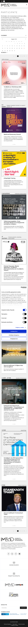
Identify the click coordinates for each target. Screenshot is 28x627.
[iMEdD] (9, 6)
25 (24, 48)
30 (12, 50)
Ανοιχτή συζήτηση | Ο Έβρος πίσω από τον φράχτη (13, 366)
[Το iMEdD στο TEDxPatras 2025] (14, 72)
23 (19, 48)
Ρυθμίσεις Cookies (14, 625)
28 (7, 50)
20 (12, 48)
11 (14, 45)
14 (21, 45)
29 (9, 50)
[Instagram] (16, 553)
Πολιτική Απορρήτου (7, 624)
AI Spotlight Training (9, 178)
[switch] (25, 314)
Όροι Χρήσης (15, 624)
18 (7, 48)
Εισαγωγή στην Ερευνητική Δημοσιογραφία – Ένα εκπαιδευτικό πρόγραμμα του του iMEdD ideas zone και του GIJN (14, 408)
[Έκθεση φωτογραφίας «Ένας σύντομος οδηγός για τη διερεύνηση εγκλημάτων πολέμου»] (14, 207)
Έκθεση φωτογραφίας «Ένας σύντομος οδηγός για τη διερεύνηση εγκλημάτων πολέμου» (14, 222)
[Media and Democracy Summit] (14, 120)
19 (9, 48)
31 (14, 50)
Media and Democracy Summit (12, 134)
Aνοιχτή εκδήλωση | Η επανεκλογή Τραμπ (13, 513)
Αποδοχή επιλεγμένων (14, 335)
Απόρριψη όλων (14, 338)
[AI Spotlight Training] (14, 164)
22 (16, 48)
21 (14, 48)
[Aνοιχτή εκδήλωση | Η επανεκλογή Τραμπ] (14, 498)
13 (19, 45)
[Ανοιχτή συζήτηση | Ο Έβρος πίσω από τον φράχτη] (14, 351)
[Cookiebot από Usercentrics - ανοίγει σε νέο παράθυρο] (21, 287)
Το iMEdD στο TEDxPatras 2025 (12, 87)
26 (2, 50)
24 (21, 48)
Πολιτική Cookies (21, 624)
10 (12, 45)
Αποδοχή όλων (14, 331)
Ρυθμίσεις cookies (20, 327)
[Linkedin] (12, 553)
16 (2, 48)
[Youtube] (19, 553)
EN (1, 1)
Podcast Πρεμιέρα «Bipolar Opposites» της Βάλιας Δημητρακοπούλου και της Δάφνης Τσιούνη (13, 268)
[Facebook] (8, 553)
